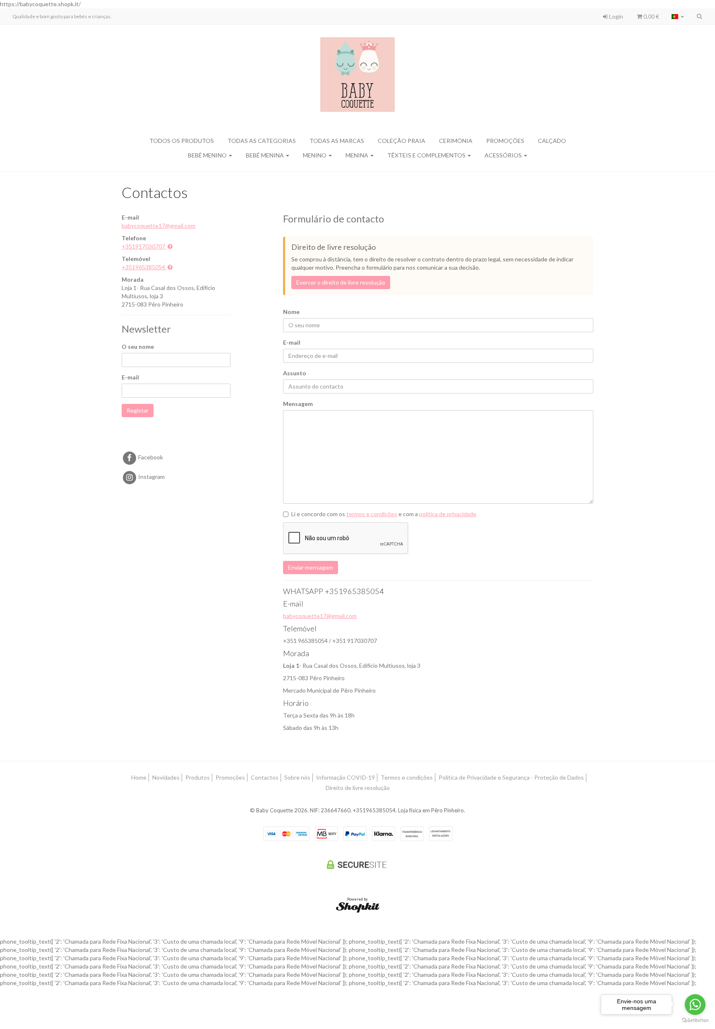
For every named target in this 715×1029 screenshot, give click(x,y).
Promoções (505, 140)
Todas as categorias (262, 140)
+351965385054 (143, 267)
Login (615, 16)
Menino (315, 155)
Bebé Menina (265, 155)
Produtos (197, 777)
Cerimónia (456, 140)
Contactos (264, 777)
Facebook (150, 457)
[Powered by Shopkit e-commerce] (357, 907)
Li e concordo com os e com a (383, 513)
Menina (357, 155)
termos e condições (371, 513)
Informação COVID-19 (345, 777)
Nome (291, 311)
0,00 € (650, 16)
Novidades (166, 777)
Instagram (151, 476)
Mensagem (298, 403)
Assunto (294, 373)
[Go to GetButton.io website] (695, 1020)
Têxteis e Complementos (427, 155)
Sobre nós (297, 777)
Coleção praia (401, 140)
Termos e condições (407, 777)
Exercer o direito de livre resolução (340, 282)
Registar (138, 410)
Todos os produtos (181, 140)
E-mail (130, 377)
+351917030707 (143, 246)
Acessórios (504, 155)
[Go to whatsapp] (695, 1004)
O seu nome (138, 346)
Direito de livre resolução (358, 787)
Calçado (552, 140)
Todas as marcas (337, 140)
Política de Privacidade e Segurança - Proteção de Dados (511, 777)
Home (138, 777)
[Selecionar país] (678, 16)
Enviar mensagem (310, 567)
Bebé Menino (208, 155)
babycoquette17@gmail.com (158, 225)
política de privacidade (447, 513)
